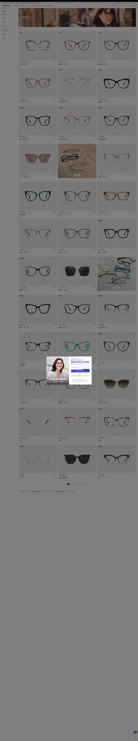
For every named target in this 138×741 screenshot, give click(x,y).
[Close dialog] (90, 357)
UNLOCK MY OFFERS (80, 370)
